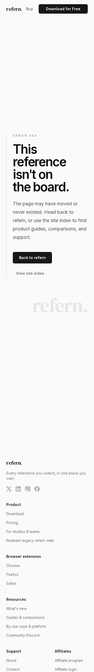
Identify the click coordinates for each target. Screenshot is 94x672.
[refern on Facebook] (37, 489)
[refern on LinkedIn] (18, 489)
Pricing (12, 522)
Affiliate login (66, 669)
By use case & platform (26, 626)
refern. (14, 9)
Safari (11, 583)
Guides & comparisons (25, 617)
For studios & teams (23, 531)
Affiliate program (69, 660)
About (11, 660)
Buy (29, 9)
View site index (30, 273)
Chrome (13, 565)
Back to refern (32, 257)
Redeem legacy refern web (30, 540)
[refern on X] (8, 489)
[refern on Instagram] (27, 489)
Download (15, 513)
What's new (16, 608)
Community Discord (22, 635)
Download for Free (63, 9)
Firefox (12, 574)
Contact (13, 669)
